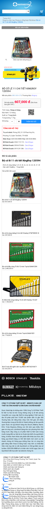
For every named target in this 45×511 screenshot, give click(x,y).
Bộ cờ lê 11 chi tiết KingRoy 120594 (14, 200)
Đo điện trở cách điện (17, 506)
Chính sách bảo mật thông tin (13, 467)
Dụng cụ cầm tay (9, 20)
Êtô (25, 490)
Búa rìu (13, 488)
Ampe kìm (5, 506)
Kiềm (28, 490)
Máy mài (30, 494)
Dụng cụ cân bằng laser (29, 496)
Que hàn (32, 504)
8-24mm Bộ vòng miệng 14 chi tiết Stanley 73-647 (19, 300)
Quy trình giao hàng (10, 471)
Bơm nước (23, 502)
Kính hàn (25, 504)
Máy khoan (22, 494)
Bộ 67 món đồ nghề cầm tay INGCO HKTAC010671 (19, 367)
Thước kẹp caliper (25, 498)
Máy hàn (40, 504)
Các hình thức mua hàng (11, 479)
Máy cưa (32, 492)
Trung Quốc (12, 115)
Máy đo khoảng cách (13, 496)
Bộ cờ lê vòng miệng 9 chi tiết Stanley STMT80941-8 (20, 233)
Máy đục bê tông (12, 494)
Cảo (18, 488)
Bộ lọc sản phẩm (21, 27)
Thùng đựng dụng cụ (13, 504)
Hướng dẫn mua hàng (10, 475)
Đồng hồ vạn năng (32, 506)
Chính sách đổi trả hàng (11, 473)
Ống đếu (34, 490)
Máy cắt (14, 492)
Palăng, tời (37, 502)
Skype (31, 142)
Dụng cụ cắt (34, 488)
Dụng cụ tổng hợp (22, 20)
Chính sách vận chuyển (11, 469)
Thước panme (38, 498)
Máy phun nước (12, 502)
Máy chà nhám (23, 492)
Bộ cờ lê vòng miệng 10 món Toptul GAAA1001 (18, 333)
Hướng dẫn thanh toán (11, 477)
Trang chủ (6, 18)
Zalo (26, 142)
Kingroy (34, 95)
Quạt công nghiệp (28, 500)
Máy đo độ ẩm (13, 498)
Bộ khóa (32, 20)
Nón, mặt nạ (17, 500)
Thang (37, 500)
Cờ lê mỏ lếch (25, 488)
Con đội (30, 502)
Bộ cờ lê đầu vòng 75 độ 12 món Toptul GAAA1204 (19, 266)
